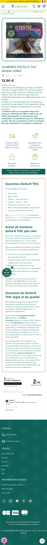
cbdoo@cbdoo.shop (12, 441)
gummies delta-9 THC (18, 215)
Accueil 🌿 (5, 12)
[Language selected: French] (44, 1)
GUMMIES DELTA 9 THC (20, 12)
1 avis (20, 75)
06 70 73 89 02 (11, 435)
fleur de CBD (17, 218)
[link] (34, 6)
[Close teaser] (12, 267)
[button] (3, 6)
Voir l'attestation (13, 383)
